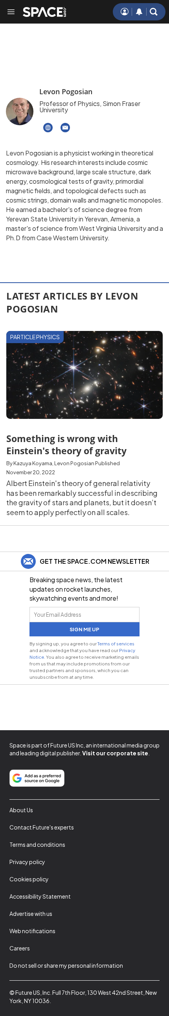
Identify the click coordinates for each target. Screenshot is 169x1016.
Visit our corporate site (115, 753)
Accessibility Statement (40, 896)
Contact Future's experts (41, 827)
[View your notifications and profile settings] (139, 12)
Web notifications (32, 930)
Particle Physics (35, 336)
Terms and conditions (37, 844)
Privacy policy (27, 861)
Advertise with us (30, 913)
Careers (19, 948)
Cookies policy (29, 879)
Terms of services (115, 643)
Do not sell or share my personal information (66, 965)
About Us (21, 809)
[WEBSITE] (48, 127)
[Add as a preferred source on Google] (36, 778)
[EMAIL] (65, 127)
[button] (154, 12)
